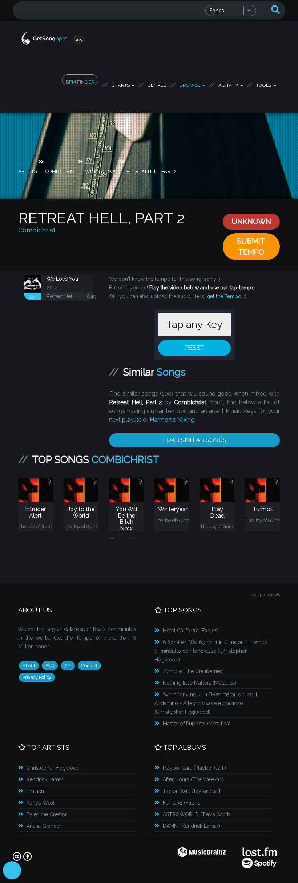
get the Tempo (224, 296)
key (78, 39)
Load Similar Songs (194, 440)
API (67, 665)
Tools (264, 83)
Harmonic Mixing (172, 419)
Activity (228, 83)
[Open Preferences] (12, 870)
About (29, 665)
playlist (131, 419)
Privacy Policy (37, 677)
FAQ (49, 665)
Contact (89, 665)
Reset (194, 347)
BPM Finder (80, 82)
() (191, 630)
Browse (191, 83)
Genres (157, 83)
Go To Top (263, 595)
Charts (121, 83)
